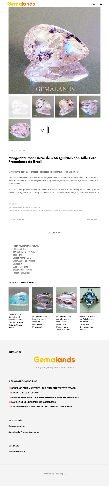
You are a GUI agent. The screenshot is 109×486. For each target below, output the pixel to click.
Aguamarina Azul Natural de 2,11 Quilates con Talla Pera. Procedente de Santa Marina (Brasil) (16, 321)
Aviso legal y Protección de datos (24, 432)
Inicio (11, 151)
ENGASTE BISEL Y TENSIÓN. (25, 392)
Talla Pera (77, 210)
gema (20, 210)
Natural (37, 210)
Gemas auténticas (17, 426)
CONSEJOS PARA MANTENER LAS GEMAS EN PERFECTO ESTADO (43, 388)
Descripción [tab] (54, 233)
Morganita (20, 151)
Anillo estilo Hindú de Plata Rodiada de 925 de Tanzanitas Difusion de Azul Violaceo (87, 323)
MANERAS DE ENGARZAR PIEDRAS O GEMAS (33, 402)
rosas (70, 210)
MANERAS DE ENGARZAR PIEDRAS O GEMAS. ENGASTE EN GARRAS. (45, 397)
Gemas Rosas (24, 207)
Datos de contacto (17, 451)
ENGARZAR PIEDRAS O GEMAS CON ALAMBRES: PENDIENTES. (42, 406)
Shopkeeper (59, 474)
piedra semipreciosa (49, 210)
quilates (63, 210)
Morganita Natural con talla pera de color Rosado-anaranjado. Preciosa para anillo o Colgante (63, 323)
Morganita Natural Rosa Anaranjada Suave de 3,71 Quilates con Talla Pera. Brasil (39, 321)
